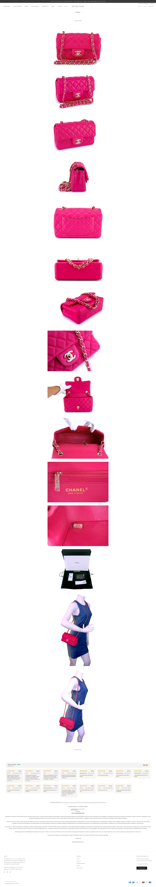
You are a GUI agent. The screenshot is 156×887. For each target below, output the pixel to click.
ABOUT (53, 6)
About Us (79, 861)
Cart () (151, 6)
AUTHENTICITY (45, 6)
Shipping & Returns (81, 863)
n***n (26, 773)
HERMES (26, 6)
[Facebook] (4, 872)
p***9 (8, 773)
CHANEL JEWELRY (17, 6)
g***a (63, 788)
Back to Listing (78, 20)
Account (140, 6)
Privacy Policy (80, 868)
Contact (78, 865)
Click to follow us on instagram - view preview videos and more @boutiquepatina (78, 1)
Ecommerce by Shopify (14, 883)
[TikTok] (10, 872)
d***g (81, 788)
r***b (8, 788)
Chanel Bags (6, 6)
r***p (99, 788)
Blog (66, 6)
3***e (45, 773)
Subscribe (141, 868)
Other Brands (35, 6)
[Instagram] (7, 872)
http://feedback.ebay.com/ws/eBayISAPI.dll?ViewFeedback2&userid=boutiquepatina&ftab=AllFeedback (83, 802)
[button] (9, 780)
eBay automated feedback (84, 773)
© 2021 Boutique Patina (11, 881)
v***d (117, 788)
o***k (26, 788)
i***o (63, 773)
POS (6, 883)
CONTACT (59, 6)
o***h (99, 773)
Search (145, 6)
